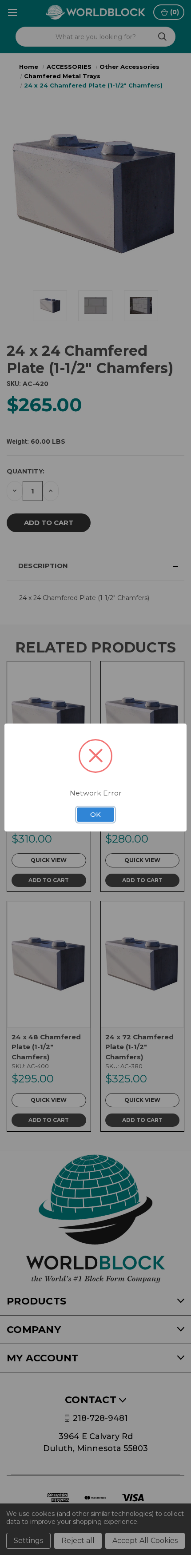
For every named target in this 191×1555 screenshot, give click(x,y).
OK (95, 815)
